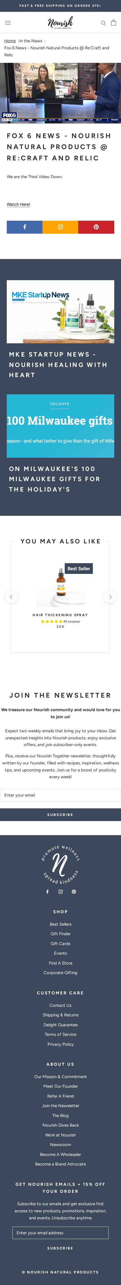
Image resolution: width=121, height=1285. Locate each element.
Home (10, 40)
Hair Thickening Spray (60, 615)
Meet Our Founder (60, 1086)
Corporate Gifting (60, 972)
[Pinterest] (74, 891)
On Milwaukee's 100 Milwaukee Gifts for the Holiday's (55, 479)
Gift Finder (61, 933)
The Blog (60, 1115)
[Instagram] (61, 891)
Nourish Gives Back (60, 1125)
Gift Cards (60, 943)
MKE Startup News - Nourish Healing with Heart (58, 365)
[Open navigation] (8, 23)
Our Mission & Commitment (60, 1076)
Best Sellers (60, 924)
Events (60, 953)
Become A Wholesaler (60, 1154)
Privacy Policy (61, 1044)
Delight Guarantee (61, 1024)
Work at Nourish (60, 1135)
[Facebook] (47, 891)
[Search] (103, 22)
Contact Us (60, 1005)
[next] (109, 596)
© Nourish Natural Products (60, 1272)
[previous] (11, 596)
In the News (30, 40)
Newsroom (60, 1144)
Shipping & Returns (61, 1015)
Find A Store (60, 963)
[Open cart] (113, 22)
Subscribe (60, 815)
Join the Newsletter (60, 1105)
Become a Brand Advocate (60, 1164)
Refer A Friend (60, 1096)
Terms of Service (60, 1034)
